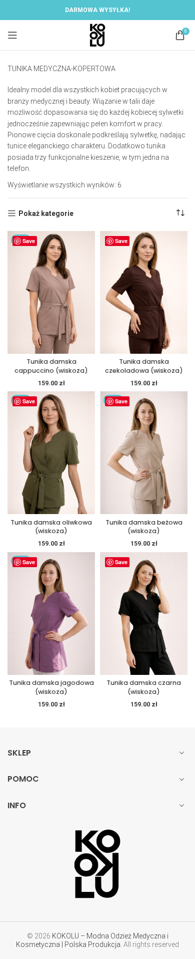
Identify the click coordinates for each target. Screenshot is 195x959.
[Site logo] (97, 35)
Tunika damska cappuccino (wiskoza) (51, 366)
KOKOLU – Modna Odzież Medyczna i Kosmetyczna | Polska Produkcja (92, 940)
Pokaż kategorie (46, 213)
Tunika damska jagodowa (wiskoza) (51, 687)
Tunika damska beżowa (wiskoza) (144, 527)
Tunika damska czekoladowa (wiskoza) (144, 366)
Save (28, 241)
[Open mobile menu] (12, 35)
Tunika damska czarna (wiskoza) (143, 687)
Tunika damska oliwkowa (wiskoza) (51, 527)
